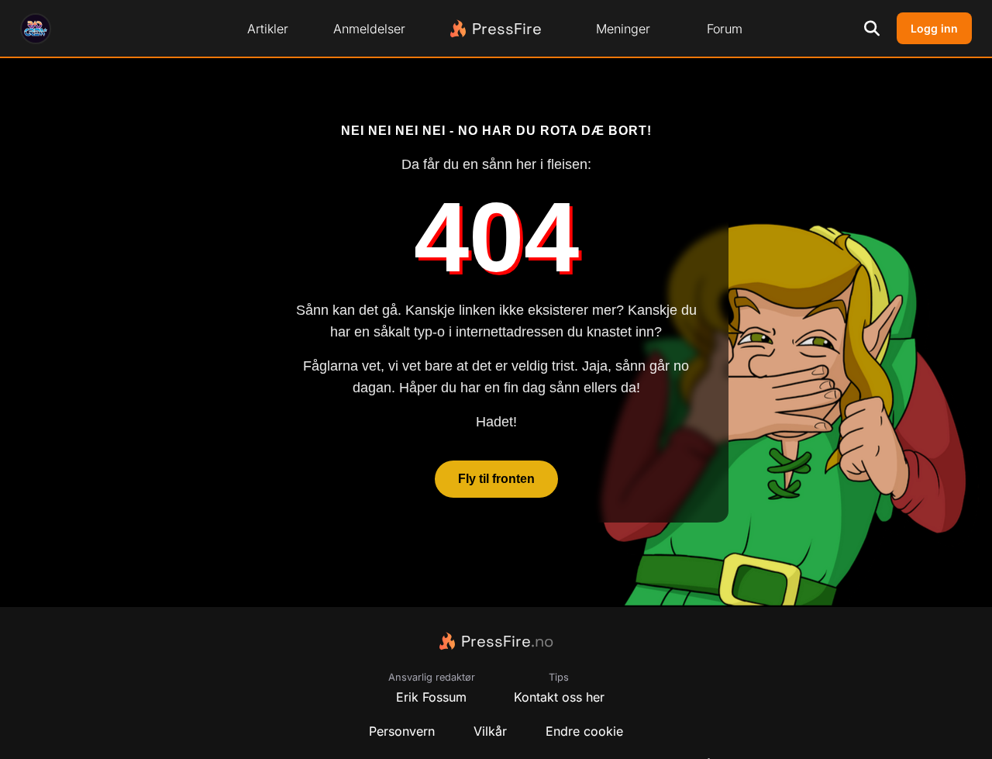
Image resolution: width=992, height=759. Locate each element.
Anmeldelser (369, 28)
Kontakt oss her (559, 697)
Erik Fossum (431, 697)
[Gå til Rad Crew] (35, 28)
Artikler (267, 28)
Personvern (402, 731)
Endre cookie (584, 731)
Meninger (623, 28)
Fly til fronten (496, 479)
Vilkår (490, 731)
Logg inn (934, 28)
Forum (724, 28)
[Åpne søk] (871, 28)
